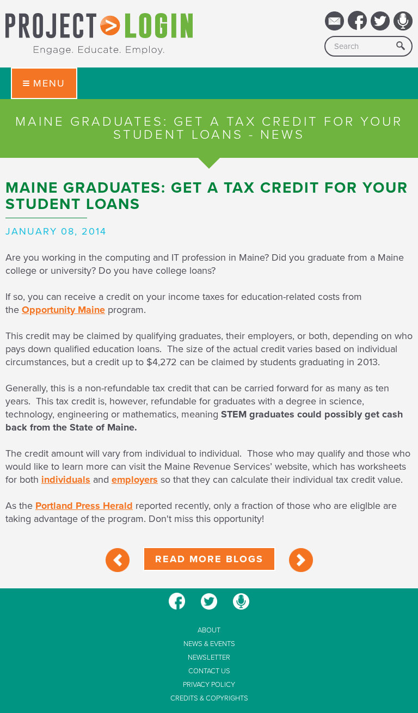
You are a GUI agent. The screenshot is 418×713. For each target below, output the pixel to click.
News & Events (209, 644)
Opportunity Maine (63, 310)
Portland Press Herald (84, 506)
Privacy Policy (209, 685)
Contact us (209, 671)
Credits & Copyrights (209, 698)
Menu (49, 83)
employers (135, 479)
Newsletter (209, 657)
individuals (65, 479)
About (209, 630)
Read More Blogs (209, 559)
